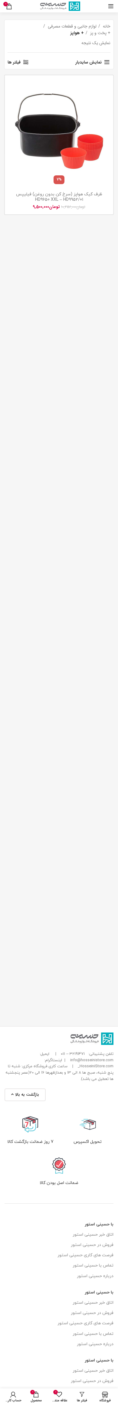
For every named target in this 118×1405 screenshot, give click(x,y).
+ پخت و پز (99, 33)
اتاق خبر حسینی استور (93, 1235)
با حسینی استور (99, 1224)
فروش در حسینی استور (92, 1245)
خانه (106, 26)
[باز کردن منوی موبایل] (110, 6)
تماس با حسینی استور (93, 1265)
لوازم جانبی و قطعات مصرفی (72, 26)
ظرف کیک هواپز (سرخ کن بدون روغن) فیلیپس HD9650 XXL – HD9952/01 (59, 197)
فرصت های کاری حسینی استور (85, 1255)
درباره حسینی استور (95, 1276)
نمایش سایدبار (88, 62)
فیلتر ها (14, 62)
